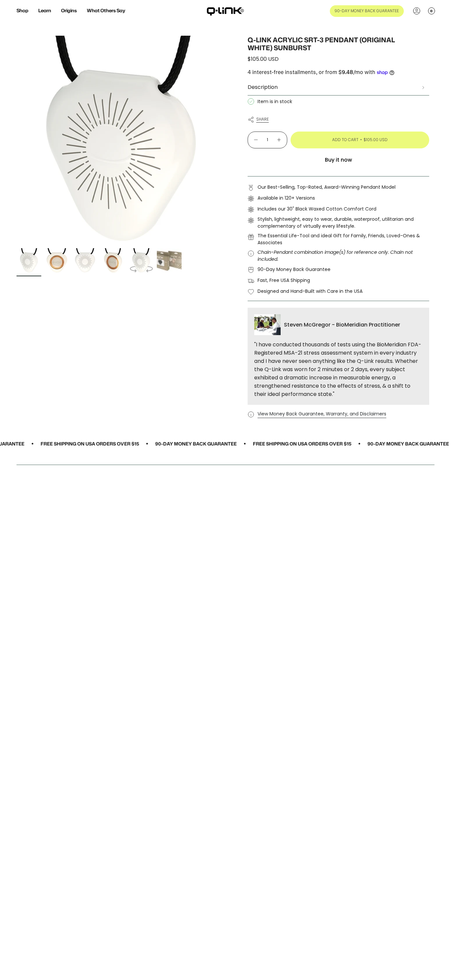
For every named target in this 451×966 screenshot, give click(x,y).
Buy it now (338, 160)
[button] (22, 11)
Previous (16, 140)
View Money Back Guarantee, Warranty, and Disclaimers (322, 413)
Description (263, 87)
